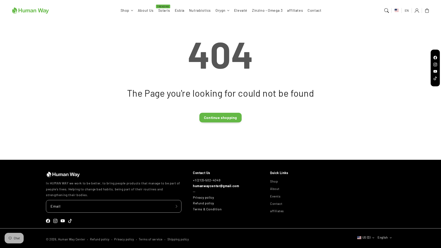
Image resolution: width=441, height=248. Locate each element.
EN (407, 10)
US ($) (366, 237)
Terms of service (151, 239)
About (275, 189)
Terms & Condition (207, 209)
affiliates (277, 211)
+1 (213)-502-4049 (206, 180)
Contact (276, 204)
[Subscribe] (176, 206)
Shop (125, 10)
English (383, 237)
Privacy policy (203, 197)
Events (275, 196)
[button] (387, 11)
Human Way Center (71, 239)
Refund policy (203, 203)
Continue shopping (220, 117)
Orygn (220, 10)
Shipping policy (178, 239)
